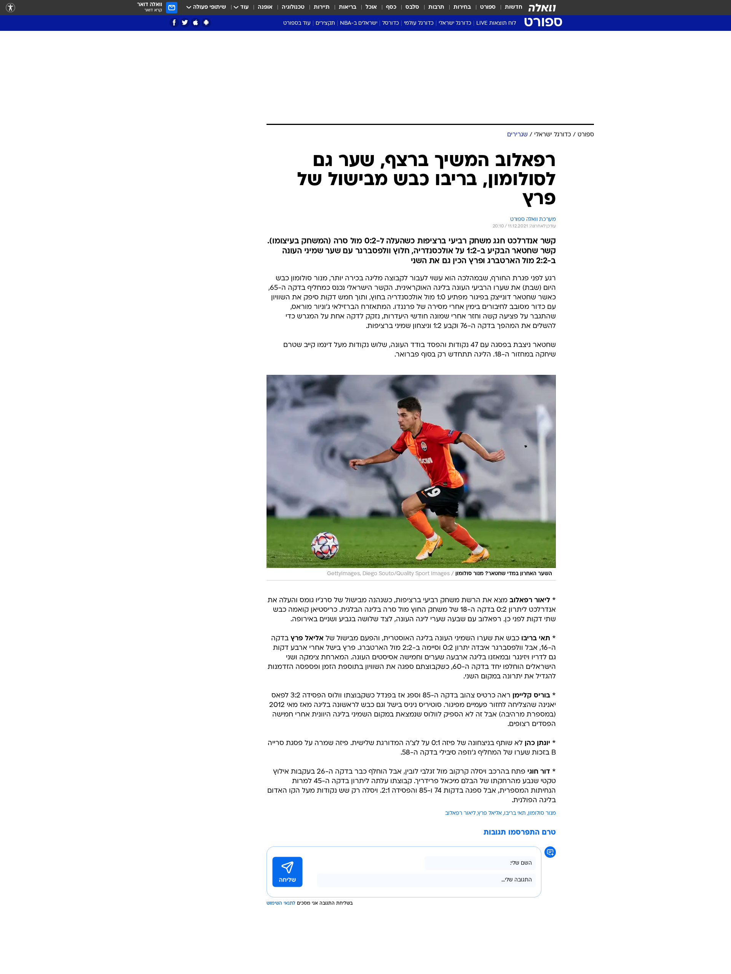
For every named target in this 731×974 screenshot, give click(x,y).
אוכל (371, 7)
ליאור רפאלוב (460, 813)
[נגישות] (10, 8)
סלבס (412, 7)
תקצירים (325, 23)
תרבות (436, 7)
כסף (391, 7)
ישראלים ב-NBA (358, 23)
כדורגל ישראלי (455, 23)
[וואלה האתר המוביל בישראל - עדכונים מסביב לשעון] (542, 7)
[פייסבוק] (174, 22)
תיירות (322, 7)
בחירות (462, 7)
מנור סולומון (542, 813)
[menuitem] (509, 7)
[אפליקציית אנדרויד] (206, 22)
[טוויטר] (185, 22)
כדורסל (390, 23)
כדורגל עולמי (419, 23)
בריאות (347, 7)
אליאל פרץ (490, 813)
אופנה (265, 7)
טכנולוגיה (293, 7)
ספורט (488, 7)
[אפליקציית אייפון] (195, 22)
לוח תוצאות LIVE (496, 23)
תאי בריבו (515, 813)
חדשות (513, 7)
